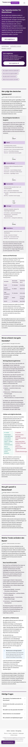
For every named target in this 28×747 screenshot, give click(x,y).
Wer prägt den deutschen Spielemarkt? (11, 70)
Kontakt (10, 733)
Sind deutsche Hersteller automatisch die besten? (13, 705)
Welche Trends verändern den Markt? (10, 79)
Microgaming (18, 731)
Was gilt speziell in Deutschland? (9, 76)
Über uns (6, 733)
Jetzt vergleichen (9, 39)
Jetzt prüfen (14, 3)
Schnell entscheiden (7, 742)
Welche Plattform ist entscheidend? (11, 713)
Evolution (13, 731)
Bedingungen (21, 733)
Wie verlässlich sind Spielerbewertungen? (13, 717)
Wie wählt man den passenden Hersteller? (13, 710)
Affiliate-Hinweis (14, 735)
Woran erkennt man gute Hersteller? (10, 73)
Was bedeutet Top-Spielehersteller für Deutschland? (12, 699)
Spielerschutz (15, 733)
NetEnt (8, 731)
